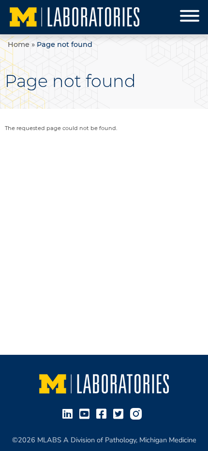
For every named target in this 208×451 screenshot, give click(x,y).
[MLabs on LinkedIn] (69, 413)
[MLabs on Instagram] (138, 413)
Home (19, 44)
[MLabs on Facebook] (103, 413)
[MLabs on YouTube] (86, 413)
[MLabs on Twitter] (120, 413)
